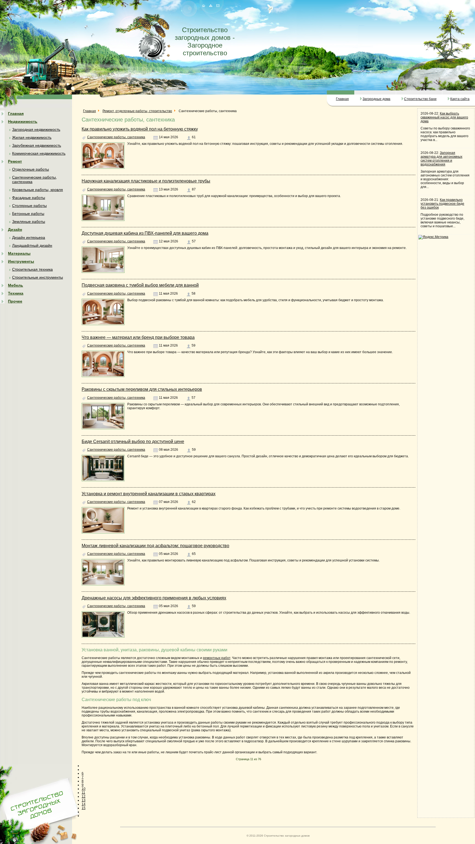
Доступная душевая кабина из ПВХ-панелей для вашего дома (145, 233)
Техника (15, 293)
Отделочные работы (30, 169)
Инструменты (21, 261)
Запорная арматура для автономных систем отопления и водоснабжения (441, 158)
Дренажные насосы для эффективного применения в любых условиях (154, 598)
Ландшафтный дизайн (32, 245)
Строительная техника (32, 269)
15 (83, 808)
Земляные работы (28, 221)
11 (83, 793)
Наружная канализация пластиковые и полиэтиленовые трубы (146, 181)
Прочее (15, 301)
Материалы (19, 253)
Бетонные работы (28, 213)
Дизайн (15, 229)
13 (83, 800)
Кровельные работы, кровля (37, 189)
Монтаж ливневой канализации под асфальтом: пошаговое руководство (155, 545)
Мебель (15, 285)
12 (83, 796)
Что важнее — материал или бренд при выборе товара (138, 337)
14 (83, 804)
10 (83, 789)
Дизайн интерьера (28, 237)
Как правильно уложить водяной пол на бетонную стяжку (140, 129)
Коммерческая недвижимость (38, 153)
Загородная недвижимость (36, 129)
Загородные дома (376, 99)
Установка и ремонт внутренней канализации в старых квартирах (149, 493)
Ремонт (15, 161)
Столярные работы (29, 205)
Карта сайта (460, 99)
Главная (342, 99)
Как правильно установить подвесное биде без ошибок (442, 203)
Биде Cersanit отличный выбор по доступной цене (133, 441)
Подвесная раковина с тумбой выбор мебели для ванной (140, 285)
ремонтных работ (216, 658)
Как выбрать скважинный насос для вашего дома (444, 117)
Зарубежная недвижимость (36, 145)
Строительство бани (420, 99)
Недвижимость (22, 121)
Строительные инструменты (37, 277)
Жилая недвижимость (31, 137)
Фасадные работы (28, 197)
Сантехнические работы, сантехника (116, 137)
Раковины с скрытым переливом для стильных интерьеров (142, 389)
